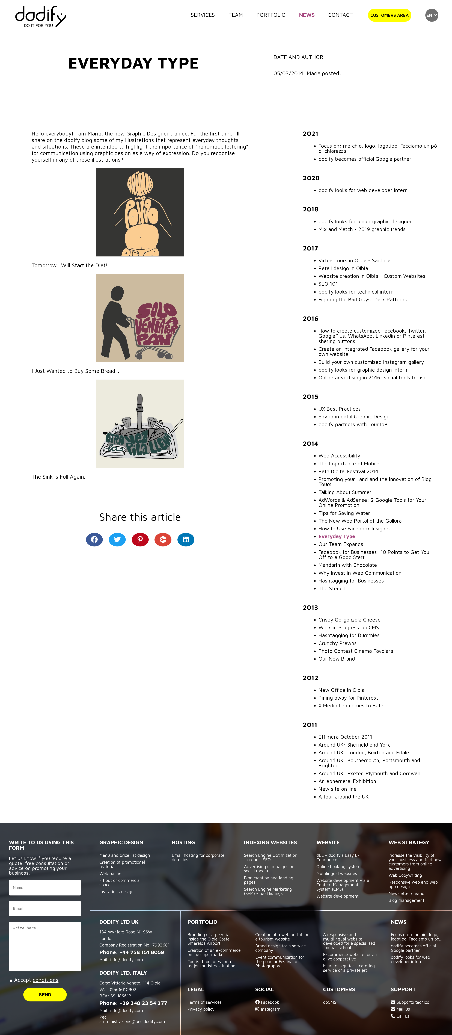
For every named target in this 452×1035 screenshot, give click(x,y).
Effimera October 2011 (345, 737)
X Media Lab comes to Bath (351, 705)
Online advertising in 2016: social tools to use (373, 377)
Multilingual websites (336, 873)
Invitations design (116, 891)
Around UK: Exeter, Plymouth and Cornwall (369, 773)
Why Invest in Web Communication (360, 573)
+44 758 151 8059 (141, 952)
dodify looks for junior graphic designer (365, 221)
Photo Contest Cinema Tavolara (356, 651)
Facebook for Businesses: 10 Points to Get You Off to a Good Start (374, 554)
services (203, 14)
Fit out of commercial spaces (120, 882)
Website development (337, 895)
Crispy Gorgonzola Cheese (350, 620)
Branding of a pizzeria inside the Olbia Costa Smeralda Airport (209, 939)
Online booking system (338, 866)
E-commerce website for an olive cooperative (350, 956)
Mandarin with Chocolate (348, 565)
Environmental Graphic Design (354, 416)
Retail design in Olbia (343, 268)
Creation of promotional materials (122, 864)
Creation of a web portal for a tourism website (281, 936)
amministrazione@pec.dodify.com (132, 1021)
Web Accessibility (339, 456)
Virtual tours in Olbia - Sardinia (355, 260)
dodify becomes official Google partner (365, 159)
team (235, 14)
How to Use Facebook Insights (354, 528)
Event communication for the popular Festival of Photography (279, 961)
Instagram (270, 1009)
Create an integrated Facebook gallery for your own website (374, 351)
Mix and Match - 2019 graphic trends (362, 229)
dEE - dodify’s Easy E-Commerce (338, 857)
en (429, 15)
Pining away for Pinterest (348, 698)
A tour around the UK (344, 797)
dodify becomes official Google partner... (413, 948)
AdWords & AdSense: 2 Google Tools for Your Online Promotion (372, 502)
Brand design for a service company (280, 948)
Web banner (111, 873)
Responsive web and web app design (413, 884)
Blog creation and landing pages (268, 880)
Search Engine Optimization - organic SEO (270, 857)
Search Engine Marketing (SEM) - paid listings (268, 891)
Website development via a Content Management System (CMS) (342, 884)
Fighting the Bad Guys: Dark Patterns (363, 299)
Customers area (389, 15)
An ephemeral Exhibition (347, 781)
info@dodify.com (126, 959)
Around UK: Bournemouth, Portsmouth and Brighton (369, 762)
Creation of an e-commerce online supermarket (214, 952)
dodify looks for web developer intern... (410, 959)
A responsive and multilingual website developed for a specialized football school (349, 941)
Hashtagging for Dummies (349, 635)
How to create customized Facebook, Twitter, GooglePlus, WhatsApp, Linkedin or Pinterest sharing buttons (372, 336)
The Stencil (332, 588)
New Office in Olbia (342, 690)
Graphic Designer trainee (157, 133)
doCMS (329, 1002)
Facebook (269, 1002)
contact (340, 14)
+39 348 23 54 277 (143, 1003)
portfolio (271, 14)
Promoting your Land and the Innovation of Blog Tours (375, 481)
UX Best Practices (340, 409)
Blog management (406, 900)
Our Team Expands (341, 544)
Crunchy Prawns (338, 643)
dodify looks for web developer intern (363, 190)
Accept (35, 980)
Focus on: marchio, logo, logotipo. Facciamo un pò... (416, 936)
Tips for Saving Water (344, 513)
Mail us (402, 1009)
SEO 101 (328, 284)
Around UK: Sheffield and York (354, 745)
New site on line (338, 789)
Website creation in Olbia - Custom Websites (372, 276)
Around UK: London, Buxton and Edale (364, 752)
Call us (402, 1016)
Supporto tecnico (412, 1002)
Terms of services (205, 1002)
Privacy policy (201, 1009)
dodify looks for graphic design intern (363, 370)
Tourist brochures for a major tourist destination (211, 963)
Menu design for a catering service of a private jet (349, 968)
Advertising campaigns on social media (269, 868)
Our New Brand (337, 659)
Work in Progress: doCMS (349, 627)
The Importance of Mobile (349, 463)
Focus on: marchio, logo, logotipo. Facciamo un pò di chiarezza (378, 148)
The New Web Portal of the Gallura (360, 521)
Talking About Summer (345, 492)
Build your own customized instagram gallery (371, 362)
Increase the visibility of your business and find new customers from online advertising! (415, 862)
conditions (45, 980)
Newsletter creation (408, 893)
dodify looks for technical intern (356, 292)
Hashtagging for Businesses (351, 581)
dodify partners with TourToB (353, 424)
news (307, 14)
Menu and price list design (124, 855)
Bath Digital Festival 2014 (348, 471)
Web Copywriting (405, 875)
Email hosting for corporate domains (198, 857)
